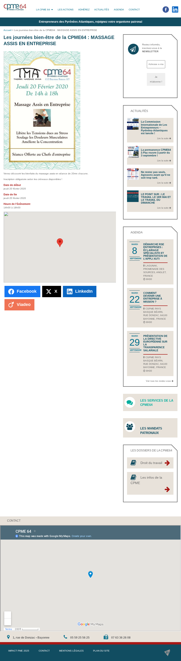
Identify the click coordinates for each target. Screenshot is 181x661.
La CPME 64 (43, 9)
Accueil (7, 30)
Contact (134, 9)
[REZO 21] (167, 652)
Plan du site (101, 650)
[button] (60, 242)
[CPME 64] (15, 7)
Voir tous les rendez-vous (159, 381)
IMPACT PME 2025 (18, 650)
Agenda (119, 9)
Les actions (66, 9)
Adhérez (84, 9)
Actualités (101, 9)
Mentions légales (71, 650)
